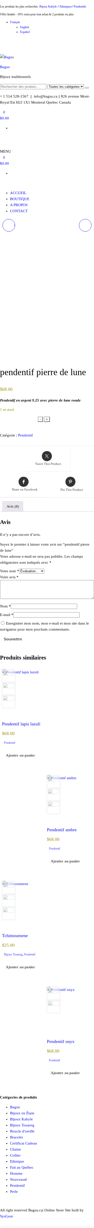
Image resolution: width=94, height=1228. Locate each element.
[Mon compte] (1, 138)
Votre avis (9, 577)
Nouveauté (18, 1179)
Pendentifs (80, 6)
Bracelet (16, 1137)
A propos (19, 205)
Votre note (9, 571)
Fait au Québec (22, 1167)
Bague (15, 1107)
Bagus (5, 67)
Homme (16, 1173)
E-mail (6, 615)
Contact (19, 211)
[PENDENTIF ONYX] (85, 225)
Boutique (19, 199)
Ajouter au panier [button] (20, 755)
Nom (5, 606)
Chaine (15, 1149)
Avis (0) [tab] (13, 506)
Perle (14, 1192)
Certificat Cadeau (23, 1143)
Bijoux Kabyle (48, 6)
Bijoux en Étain (22, 1113)
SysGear (6, 1216)
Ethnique (17, 1161)
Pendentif (25, 435)
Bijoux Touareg (13, 954)
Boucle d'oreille (22, 1131)
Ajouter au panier (19, 420)
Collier (15, 1155)
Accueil (18, 193)
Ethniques (65, 6)
